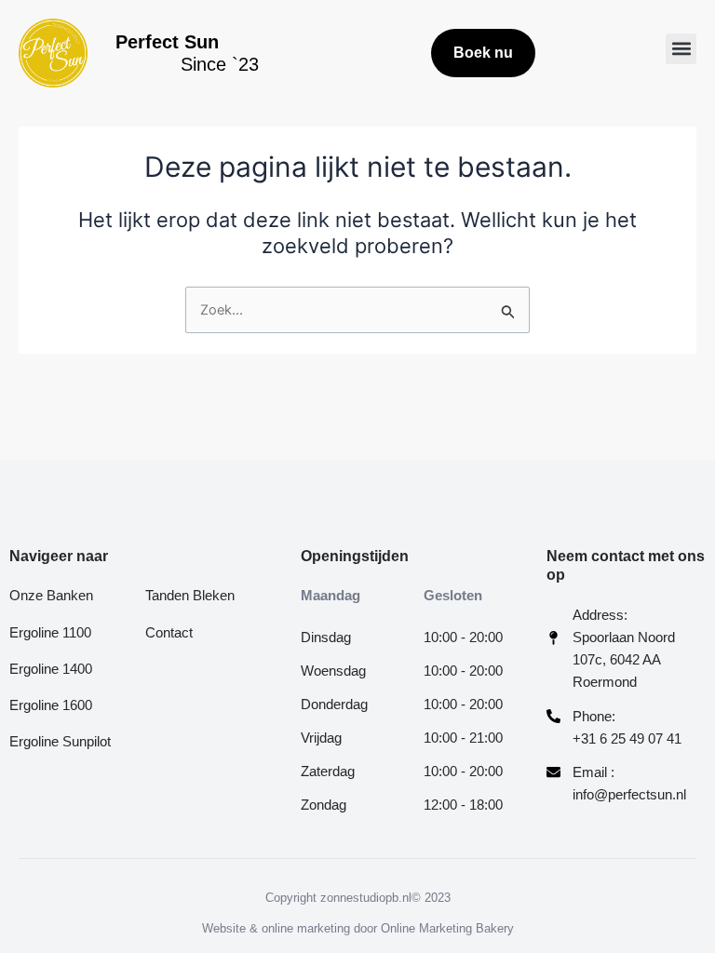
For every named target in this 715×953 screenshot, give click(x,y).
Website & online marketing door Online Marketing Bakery (358, 928)
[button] (681, 49)
